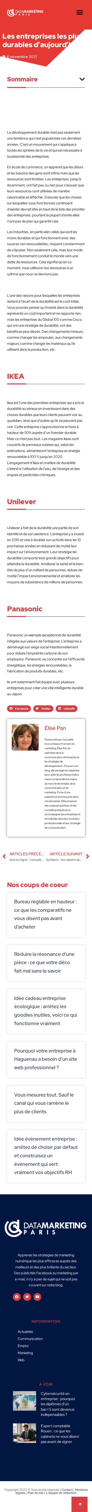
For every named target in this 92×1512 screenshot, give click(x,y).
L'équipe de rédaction (61, 1493)
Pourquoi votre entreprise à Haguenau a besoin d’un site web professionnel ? (45, 1059)
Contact (67, 1490)
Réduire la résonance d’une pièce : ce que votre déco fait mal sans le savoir (44, 962)
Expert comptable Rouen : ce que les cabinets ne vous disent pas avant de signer (60, 1433)
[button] (79, 12)
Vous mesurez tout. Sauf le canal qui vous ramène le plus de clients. (44, 1103)
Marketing (25, 1353)
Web (21, 1360)
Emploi (23, 1346)
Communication (30, 1338)
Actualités (25, 1331)
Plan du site (36, 1493)
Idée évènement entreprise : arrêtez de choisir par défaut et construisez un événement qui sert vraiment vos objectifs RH (46, 1156)
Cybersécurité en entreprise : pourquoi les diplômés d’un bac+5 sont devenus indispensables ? (58, 1404)
